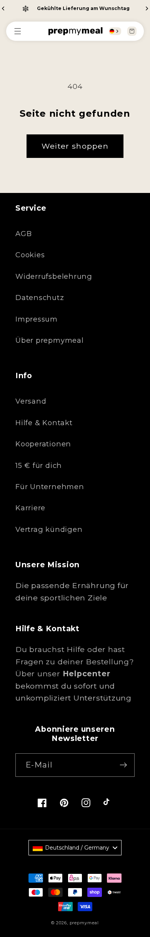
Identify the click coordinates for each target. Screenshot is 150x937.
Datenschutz (39, 297)
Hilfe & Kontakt (44, 422)
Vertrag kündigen (48, 529)
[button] (21, 31)
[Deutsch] (112, 31)
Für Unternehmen (49, 486)
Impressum (36, 319)
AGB (23, 233)
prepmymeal (84, 922)
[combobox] (115, 31)
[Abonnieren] (123, 765)
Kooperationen (43, 443)
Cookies (30, 254)
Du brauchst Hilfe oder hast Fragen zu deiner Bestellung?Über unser (74, 661)
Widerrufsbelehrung (53, 276)
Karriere (30, 507)
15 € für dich (38, 465)
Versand (30, 401)
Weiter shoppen (75, 146)
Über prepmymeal (49, 340)
